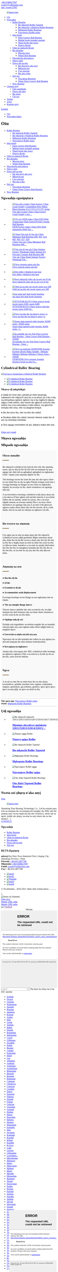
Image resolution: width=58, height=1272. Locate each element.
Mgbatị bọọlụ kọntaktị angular (31, 40)
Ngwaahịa (11, 20)
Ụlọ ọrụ (15, 96)
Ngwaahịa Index (14, 116)
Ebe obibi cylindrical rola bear (25, 274)
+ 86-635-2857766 (17, 861)
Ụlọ (8, 17)
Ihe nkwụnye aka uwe (28, 66)
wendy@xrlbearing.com (12, 5)
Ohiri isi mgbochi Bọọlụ (23, 48)
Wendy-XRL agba (9, 902)
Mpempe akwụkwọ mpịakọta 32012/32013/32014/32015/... (29, 727)
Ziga (3, 799)
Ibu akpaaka (17, 50)
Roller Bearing (18, 22)
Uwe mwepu (24, 71)
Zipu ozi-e (5, 899)
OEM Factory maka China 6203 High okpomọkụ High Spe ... (29, 228)
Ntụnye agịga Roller (24, 739)
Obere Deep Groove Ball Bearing (33, 81)
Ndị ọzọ (16, 76)
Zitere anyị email (8, 432)
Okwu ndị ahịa (19, 91)
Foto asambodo (19, 89)
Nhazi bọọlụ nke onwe (28, 43)
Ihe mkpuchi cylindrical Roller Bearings (35, 27)
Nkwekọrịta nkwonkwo (23, 58)
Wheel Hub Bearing (27, 55)
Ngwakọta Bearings (27, 78)
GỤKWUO (6, 821)
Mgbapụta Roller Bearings (30, 30)
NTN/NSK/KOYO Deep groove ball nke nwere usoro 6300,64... (30, 307)
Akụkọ (10, 99)
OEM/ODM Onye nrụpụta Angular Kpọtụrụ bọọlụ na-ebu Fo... (28, 360)
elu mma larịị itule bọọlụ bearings (27, 296)
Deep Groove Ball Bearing (30, 37)
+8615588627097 (9, 2)
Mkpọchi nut (23, 68)
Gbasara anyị (12, 86)
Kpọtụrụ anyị (13, 104)
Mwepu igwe (24, 53)
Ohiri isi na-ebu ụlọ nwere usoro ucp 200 (30, 289)
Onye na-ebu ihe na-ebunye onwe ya (28, 316)
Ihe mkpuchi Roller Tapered (30, 25)
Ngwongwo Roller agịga (29, 32)
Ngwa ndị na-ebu (20, 63)
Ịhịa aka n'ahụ (24, 73)
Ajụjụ (9, 102)
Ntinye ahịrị (17, 61)
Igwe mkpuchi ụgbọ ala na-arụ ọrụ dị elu (30, 282)
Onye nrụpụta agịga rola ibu (24, 267)
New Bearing (18, 84)
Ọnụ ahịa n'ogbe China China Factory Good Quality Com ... (29, 213)
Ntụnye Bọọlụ (24, 45)
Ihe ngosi (16, 94)
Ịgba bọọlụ (17, 35)
